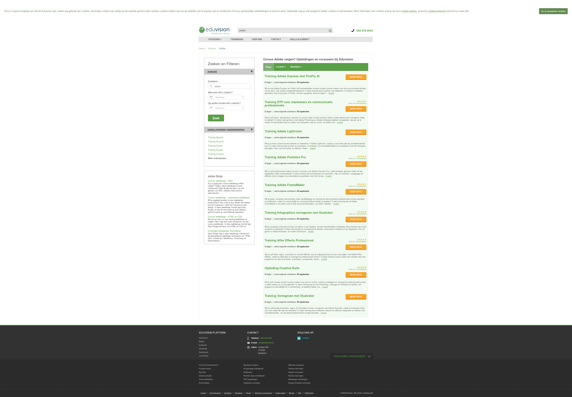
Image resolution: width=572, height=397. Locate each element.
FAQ (299, 393)
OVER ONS (257, 39)
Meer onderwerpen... (218, 158)
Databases (248, 372)
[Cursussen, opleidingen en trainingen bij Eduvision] (214, 31)
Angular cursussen (295, 372)
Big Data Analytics (251, 365)
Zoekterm (213, 81)
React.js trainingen (295, 375)
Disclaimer (239, 393)
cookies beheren (437, 11)
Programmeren (205, 368)
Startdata (295, 66)
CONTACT (276, 39)
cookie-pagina (408, 11)
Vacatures (227, 393)
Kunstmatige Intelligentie (254, 368)
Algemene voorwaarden (263, 393)
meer (331, 93)
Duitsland (203, 345)
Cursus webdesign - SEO (220, 180)
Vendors (212, 48)
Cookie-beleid (280, 393)
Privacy (248, 393)
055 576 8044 (363, 30)
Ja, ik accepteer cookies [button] (553, 11)
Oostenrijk (203, 348)
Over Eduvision (215, 393)
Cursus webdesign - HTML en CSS (225, 216)
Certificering (309, 393)
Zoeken (212, 71)
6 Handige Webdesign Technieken (224, 230)
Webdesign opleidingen (298, 379)
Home (202, 48)
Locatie (280, 66)
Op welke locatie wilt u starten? (224, 103)
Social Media (204, 383)
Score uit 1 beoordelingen (357, 158)
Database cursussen (252, 383)
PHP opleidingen (250, 379)
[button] (470, 11)
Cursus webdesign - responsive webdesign (229, 197)
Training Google (215, 149)
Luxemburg (203, 355)
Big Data (202, 372)
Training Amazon (216, 141)
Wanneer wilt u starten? (220, 92)
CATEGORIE (214, 39)
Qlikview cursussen (296, 365)
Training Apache (215, 137)
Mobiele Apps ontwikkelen (254, 375)
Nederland (203, 337)
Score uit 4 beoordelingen (357, 103)
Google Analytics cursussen (299, 383)
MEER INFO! (356, 76)
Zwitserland (203, 352)
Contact (203, 393)
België (201, 341)
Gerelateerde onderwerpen (225, 129)
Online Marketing (206, 379)
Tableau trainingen (295, 368)
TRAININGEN (236, 39)
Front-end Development (208, 365)
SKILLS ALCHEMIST (300, 39)
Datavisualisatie (205, 375)
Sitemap (291, 393)
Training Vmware (216, 153)
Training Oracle (215, 145)
